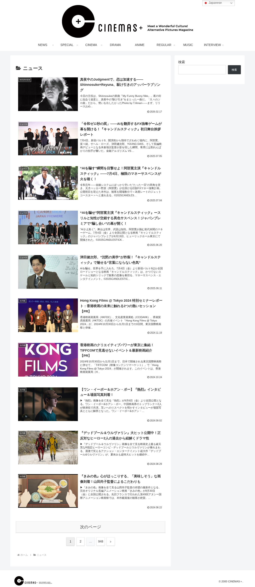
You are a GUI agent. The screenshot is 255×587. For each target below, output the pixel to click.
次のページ (90, 527)
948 (100, 541)
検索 (181, 62)
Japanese (215, 2)
